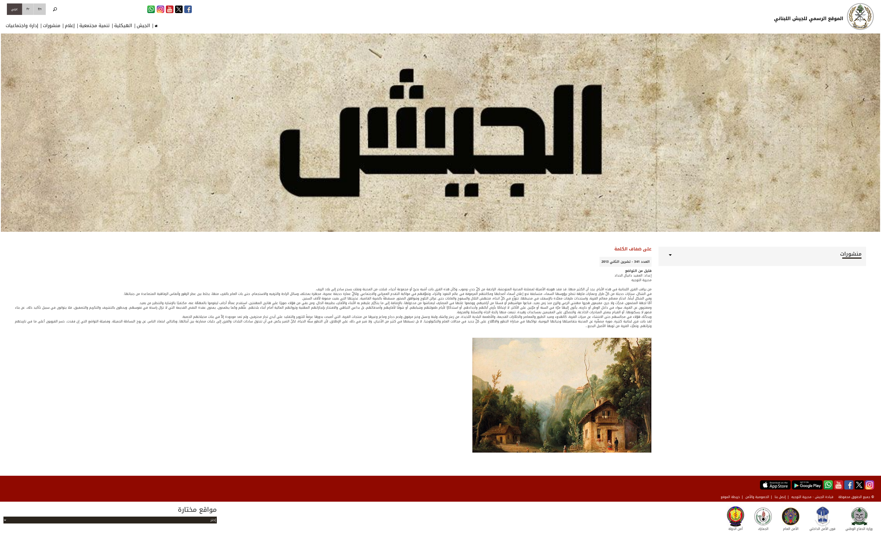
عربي (14, 9)
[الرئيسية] (860, 16)
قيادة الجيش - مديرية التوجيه (812, 497)
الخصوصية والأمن (757, 497)
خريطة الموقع (730, 497)
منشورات (51, 25)
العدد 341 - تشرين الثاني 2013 (625, 262)
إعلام (70, 25)
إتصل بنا (780, 497)
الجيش (143, 25)
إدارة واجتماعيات (22, 25)
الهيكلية (123, 25)
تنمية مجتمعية (94, 25)
